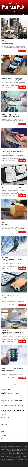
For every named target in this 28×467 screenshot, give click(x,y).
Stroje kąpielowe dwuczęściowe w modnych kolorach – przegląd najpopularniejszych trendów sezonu (12, 392)
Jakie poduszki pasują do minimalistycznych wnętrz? (12, 396)
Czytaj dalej (22, 51)
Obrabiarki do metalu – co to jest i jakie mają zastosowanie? (13, 42)
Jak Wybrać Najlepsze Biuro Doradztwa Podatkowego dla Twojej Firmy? (13, 115)
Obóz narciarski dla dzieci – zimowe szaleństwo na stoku (12, 260)
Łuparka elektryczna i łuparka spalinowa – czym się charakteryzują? (12, 406)
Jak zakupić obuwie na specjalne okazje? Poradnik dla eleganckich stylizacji (12, 411)
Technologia (3, 435)
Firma (2, 421)
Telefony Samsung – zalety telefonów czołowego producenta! (12, 369)
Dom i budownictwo (5, 417)
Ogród (2, 431)
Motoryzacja (3, 428)
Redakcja (3, 51)
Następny (16, 384)
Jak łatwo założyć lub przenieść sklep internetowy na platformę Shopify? (13, 79)
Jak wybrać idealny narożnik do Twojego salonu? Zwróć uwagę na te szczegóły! (13, 333)
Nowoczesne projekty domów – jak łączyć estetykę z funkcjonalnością (12, 401)
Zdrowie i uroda (4, 438)
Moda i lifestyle (4, 424)
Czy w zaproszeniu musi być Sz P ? (11, 188)
